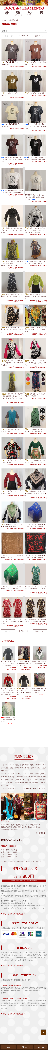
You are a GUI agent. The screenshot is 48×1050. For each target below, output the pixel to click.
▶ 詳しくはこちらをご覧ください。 (14, 914)
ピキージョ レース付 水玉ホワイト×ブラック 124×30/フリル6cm (12, 363)
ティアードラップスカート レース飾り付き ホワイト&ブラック (35, 363)
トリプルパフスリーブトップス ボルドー (11, 492)
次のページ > (40, 36)
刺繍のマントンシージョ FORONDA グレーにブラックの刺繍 (35, 493)
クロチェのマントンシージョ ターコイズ (11, 430)
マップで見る (40, 833)
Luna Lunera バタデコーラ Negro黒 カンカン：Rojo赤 (39, 690)
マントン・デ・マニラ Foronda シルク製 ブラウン (12, 556)
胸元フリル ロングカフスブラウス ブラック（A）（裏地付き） (8, 663)
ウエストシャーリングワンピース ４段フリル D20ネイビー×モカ (35, 620)
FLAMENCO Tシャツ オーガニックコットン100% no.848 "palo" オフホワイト (35, 197)
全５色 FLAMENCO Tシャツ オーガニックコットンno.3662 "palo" (35, 126)
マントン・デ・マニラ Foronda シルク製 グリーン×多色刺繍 (12, 587)
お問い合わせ (25, 1047)
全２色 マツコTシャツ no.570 (12, 94)
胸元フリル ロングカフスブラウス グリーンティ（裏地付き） (35, 297)
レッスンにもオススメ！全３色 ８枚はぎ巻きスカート (34, 430)
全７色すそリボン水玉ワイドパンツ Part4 (34, 395)
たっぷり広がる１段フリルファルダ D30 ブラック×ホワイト (12, 297)
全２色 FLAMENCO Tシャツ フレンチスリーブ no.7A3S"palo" (12, 191)
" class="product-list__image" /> (35, 191)
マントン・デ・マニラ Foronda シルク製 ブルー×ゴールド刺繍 (35, 525)
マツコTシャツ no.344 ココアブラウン (35, 63)
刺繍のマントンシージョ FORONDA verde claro (11, 525)
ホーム (4, 20)
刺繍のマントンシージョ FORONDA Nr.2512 (39, 662)
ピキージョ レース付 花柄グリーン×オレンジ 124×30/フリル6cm (35, 330)
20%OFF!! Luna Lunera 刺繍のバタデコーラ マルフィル (24, 663)
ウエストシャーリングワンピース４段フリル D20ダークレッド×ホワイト (12, 622)
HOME (8, 1047)
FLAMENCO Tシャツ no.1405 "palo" (10, 63)
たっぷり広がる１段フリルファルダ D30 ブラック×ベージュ (12, 330)
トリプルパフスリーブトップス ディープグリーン (34, 461)
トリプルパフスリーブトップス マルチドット (11, 461)
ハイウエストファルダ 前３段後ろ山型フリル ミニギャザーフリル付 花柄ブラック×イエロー (12, 397)
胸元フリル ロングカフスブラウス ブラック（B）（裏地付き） (12, 230)
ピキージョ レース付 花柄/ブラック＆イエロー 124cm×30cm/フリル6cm (12, 263)
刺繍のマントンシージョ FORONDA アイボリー (8, 719)
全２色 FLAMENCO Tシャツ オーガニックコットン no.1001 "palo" (12, 159)
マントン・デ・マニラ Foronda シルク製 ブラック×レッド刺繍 (35, 556)
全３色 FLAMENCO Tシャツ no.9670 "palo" (12, 125)
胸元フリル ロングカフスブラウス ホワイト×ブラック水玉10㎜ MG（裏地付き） (35, 230)
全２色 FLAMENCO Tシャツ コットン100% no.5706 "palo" (35, 158)
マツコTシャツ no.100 (36, 93)
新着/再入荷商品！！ (15, 20)
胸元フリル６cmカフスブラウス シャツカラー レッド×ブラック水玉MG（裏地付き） (8, 691)
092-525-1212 (11, 840)
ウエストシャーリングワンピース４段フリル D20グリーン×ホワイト (35, 588)
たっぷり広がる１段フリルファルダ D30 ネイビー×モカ (35, 262)
